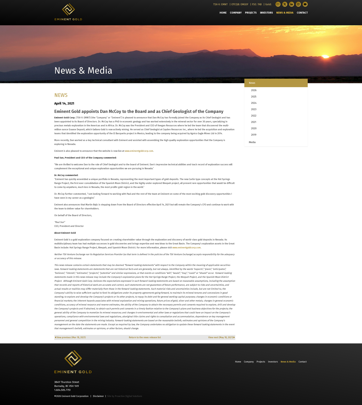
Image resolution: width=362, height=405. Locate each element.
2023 (253, 109)
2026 (254, 90)
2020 (254, 128)
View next (220, 337)
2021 (253, 122)
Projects (251, 12)
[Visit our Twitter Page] (284, 4)
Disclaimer (98, 396)
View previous (71, 337)
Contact (302, 12)
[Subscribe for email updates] (278, 4)
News (252, 82)
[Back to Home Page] (73, 361)
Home (223, 12)
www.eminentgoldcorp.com (139, 151)
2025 (253, 96)
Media (252, 142)
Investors (266, 12)
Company (236, 12)
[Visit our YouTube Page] (305, 4)
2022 (253, 115)
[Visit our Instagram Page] (298, 4)
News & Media (284, 12)
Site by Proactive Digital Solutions (124, 396)
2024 (254, 103)
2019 (253, 134)
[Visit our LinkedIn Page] (291, 4)
